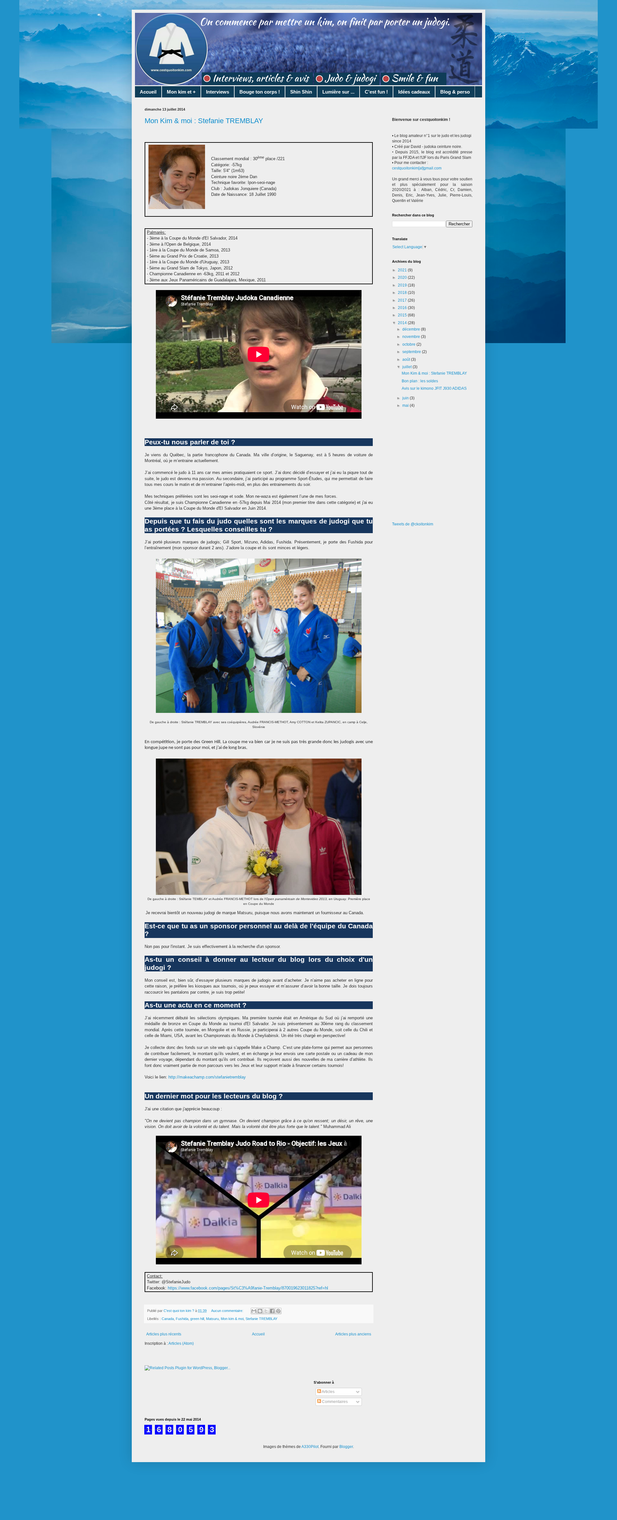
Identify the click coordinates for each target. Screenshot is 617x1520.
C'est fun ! (376, 92)
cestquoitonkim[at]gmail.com (417, 168)
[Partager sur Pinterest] (278, 1311)
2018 (403, 292)
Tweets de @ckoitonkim (412, 524)
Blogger (346, 1446)
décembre (411, 329)
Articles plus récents (163, 1334)
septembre (412, 352)
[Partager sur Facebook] (272, 1311)
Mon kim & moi (232, 1319)
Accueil (148, 92)
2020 (403, 277)
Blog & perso (455, 92)
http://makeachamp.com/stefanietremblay (207, 1077)
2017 (403, 300)
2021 (403, 270)
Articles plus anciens (353, 1334)
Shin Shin (301, 92)
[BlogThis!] (260, 1311)
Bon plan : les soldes (420, 381)
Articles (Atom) (181, 1343)
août (406, 359)
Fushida (182, 1319)
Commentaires (334, 1401)
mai (406, 405)
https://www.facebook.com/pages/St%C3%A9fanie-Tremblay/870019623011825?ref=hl (247, 1288)
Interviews (217, 92)
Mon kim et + (181, 92)
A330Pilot (309, 1446)
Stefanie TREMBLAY (261, 1319)
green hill (197, 1319)
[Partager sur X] (266, 1311)
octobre (409, 344)
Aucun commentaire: (227, 1311)
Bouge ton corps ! (259, 92)
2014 (403, 323)
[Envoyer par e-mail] (254, 1311)
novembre (411, 336)
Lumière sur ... (338, 92)
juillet (407, 367)
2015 (403, 315)
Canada (168, 1319)
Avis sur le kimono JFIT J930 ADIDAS (434, 388)
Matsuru (212, 1319)
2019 (403, 285)
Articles (328, 1391)
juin (406, 398)
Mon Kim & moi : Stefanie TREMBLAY (204, 121)
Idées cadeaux (414, 92)
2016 (403, 307)
